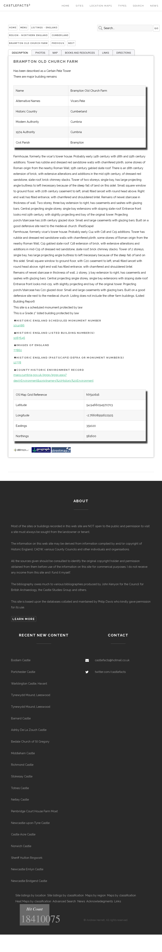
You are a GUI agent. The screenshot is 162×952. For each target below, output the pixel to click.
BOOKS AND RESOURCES (80, 52)
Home (66, 5)
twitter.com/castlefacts (110, 671)
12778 (17, 362)
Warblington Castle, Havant (29, 683)
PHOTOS (40, 52)
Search (138, 5)
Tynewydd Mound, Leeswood (30, 695)
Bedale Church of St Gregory (30, 741)
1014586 (18, 325)
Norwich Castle (21, 846)
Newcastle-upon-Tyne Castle (30, 823)
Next (71, 43)
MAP (55, 52)
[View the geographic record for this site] (41, 451)
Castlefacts (17, 5)
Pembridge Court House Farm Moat (34, 811)
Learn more (23, 619)
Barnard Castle (21, 718)
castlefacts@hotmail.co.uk (112, 660)
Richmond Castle (22, 764)
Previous (58, 43)
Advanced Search (64, 901)
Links (117, 901)
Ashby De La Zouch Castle (28, 729)
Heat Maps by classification (33, 901)
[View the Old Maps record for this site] (22, 451)
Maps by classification (121, 895)
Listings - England (44, 27)
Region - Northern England (28, 35)
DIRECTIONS (123, 52)
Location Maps (101, 5)
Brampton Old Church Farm (28, 43)
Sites (79, 5)
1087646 (19, 338)
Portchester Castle (23, 671)
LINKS (105, 52)
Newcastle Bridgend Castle (29, 881)
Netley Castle (20, 799)
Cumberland (60, 35)
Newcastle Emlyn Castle (27, 869)
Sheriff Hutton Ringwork (26, 857)
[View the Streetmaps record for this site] (61, 451)
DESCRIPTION (20, 52)
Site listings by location (30, 895)
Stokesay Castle (21, 776)
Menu (23, 27)
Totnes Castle (20, 788)
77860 (17, 350)
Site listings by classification (65, 895)
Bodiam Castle (20, 660)
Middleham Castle (23, 753)
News (154, 5)
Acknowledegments (99, 901)
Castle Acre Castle (23, 834)
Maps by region (95, 895)
